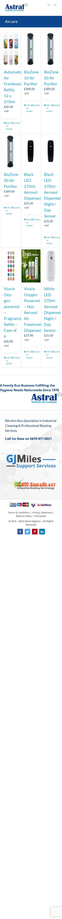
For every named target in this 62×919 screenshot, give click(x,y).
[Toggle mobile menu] (55, 5)
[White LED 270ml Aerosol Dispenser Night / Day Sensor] (51, 265)
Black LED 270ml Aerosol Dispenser (32, 186)
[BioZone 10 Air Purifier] (31, 49)
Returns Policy (24, 516)
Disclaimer (40, 516)
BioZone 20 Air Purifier (51, 77)
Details (15, 123)
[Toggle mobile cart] (48, 5)
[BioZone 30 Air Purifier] (11, 151)
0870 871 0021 (41, 438)
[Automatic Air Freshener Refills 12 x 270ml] (11, 49)
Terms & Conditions (19, 512)
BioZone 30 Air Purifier (11, 180)
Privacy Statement (42, 512)
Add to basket (8, 126)
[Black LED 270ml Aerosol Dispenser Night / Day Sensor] (51, 151)
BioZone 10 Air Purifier (31, 77)
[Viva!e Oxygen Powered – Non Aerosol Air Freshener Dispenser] (31, 265)
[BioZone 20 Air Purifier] (51, 49)
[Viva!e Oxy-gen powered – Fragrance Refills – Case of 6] (11, 265)
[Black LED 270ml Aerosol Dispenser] (31, 151)
